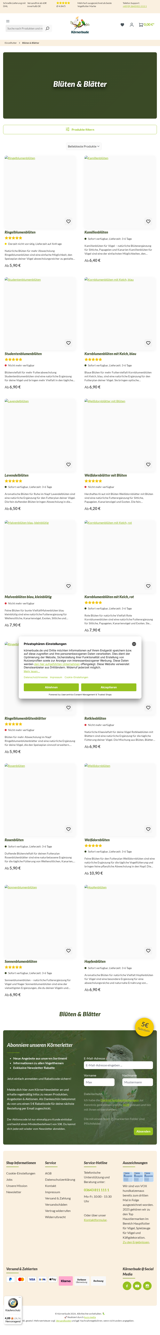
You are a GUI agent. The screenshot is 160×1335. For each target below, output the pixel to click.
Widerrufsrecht (55, 1217)
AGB (126, 1105)
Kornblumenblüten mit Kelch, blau (110, 354)
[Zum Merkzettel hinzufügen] (68, 221)
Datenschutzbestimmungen (119, 1100)
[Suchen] (47, 28)
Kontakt (50, 1186)
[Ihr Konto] (131, 24)
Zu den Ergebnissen (136, 1242)
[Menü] (7, 21)
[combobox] (29, 28)
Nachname (129, 1075)
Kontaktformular (95, 1220)
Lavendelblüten (16, 475)
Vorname (90, 1075)
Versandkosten (63, 1320)
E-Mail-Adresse (95, 1058)
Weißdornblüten (97, 840)
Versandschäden (56, 1204)
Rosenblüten (14, 840)
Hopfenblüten (95, 961)
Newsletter (13, 1192)
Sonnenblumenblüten (21, 961)
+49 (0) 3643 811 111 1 (135, 6)
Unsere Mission (16, 1186)
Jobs (9, 1179)
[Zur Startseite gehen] (80, 24)
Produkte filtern (82, 129)
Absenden (143, 1131)
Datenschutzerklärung (60, 1179)
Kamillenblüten (96, 232)
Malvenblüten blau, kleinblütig (28, 597)
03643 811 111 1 (96, 1190)
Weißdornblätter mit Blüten (105, 475)
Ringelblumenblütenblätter (25, 718)
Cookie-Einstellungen (20, 1173)
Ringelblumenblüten (20, 232)
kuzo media (90, 1317)
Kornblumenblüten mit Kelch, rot (109, 597)
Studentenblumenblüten (23, 354)
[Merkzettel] (122, 24)
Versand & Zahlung (58, 1198)
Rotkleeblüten (95, 718)
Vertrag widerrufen (58, 1210)
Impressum (52, 1192)
